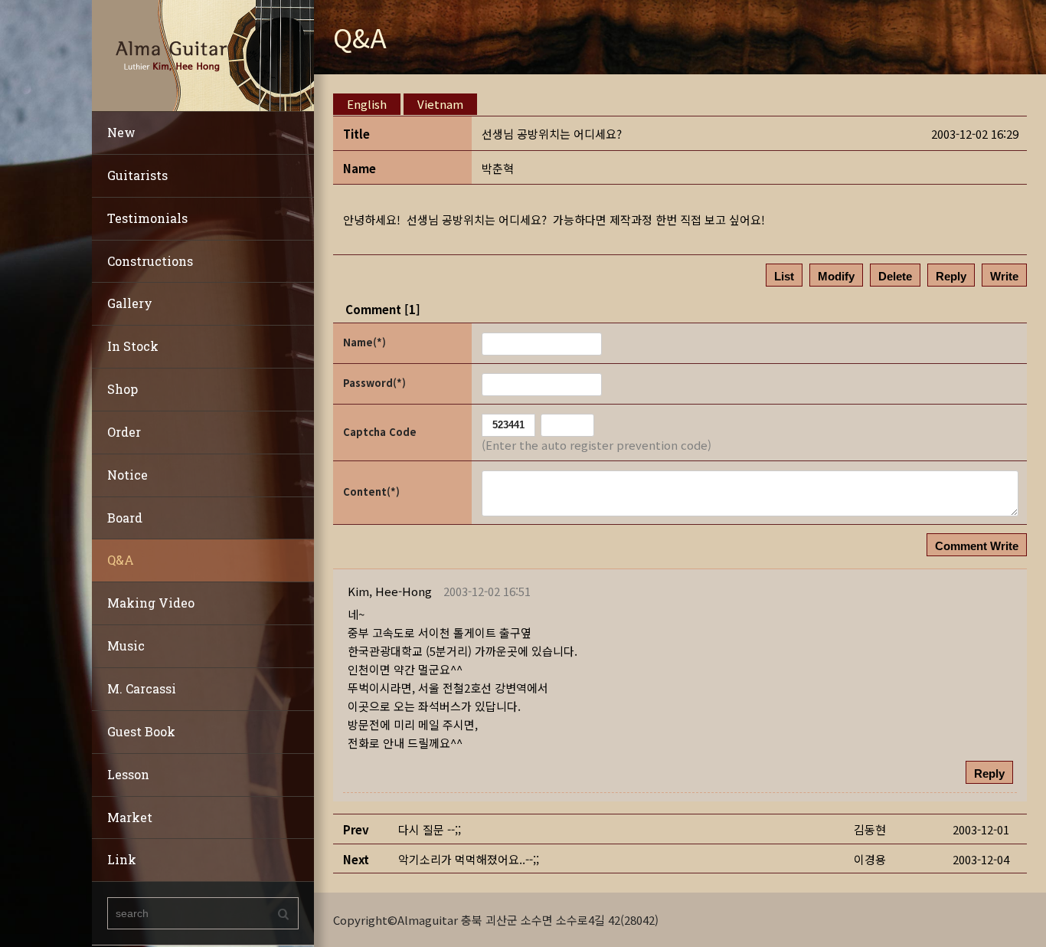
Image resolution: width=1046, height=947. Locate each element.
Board (124, 518)
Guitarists (137, 175)
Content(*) (371, 491)
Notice (127, 475)
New (121, 132)
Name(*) (364, 342)
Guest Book (141, 731)
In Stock (133, 346)
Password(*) (374, 382)
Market (129, 817)
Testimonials (147, 218)
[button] (390, 591)
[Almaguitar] (203, 54)
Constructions (150, 261)
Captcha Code (380, 431)
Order (124, 432)
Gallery (129, 303)
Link (121, 859)
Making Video (150, 603)
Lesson (128, 774)
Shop (122, 389)
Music (126, 645)
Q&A (120, 560)
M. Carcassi (141, 688)
